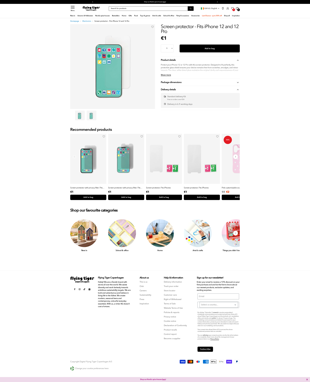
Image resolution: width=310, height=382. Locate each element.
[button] (72, 8)
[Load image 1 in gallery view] (80, 115)
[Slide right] (235, 233)
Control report (170, 334)
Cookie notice (170, 321)
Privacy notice (170, 317)
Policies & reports (171, 312)
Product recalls (170, 330)
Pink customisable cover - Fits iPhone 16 (238, 187)
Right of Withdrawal (172, 299)
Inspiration (144, 304)
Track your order (171, 286)
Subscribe (205, 349)
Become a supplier (172, 338)
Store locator (169, 290)
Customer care (170, 295)
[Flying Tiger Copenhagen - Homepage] (91, 8)
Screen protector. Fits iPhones (158, 187)
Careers (143, 290)
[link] (222, 8)
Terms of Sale (170, 304)
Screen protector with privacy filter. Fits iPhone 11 (86, 187)
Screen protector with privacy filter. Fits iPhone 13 (124, 187)
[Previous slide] (74, 156)
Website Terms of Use (173, 308)
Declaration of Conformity (175, 325)
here (164, 2)
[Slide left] (74, 233)
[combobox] (219, 305)
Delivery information (173, 282)
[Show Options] (235, 305)
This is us (143, 282)
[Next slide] (235, 156)
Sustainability (145, 295)
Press (142, 299)
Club (142, 286)
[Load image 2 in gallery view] (91, 115)
